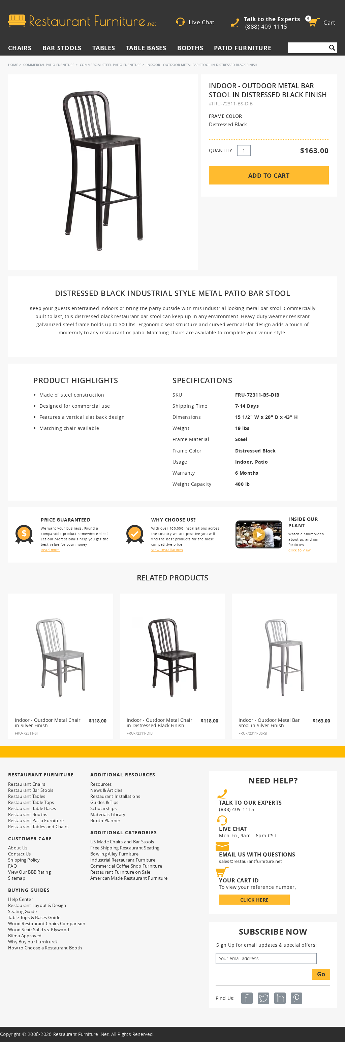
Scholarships (103, 808)
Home (13, 65)
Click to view (299, 550)
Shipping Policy (24, 860)
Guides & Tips (104, 802)
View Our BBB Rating (29, 872)
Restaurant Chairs (26, 784)
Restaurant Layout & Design (37, 905)
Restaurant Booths (27, 814)
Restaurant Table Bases (32, 808)
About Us (17, 848)
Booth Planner (105, 820)
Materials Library (107, 814)
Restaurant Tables (26, 796)
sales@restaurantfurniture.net (250, 861)
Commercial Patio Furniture (48, 65)
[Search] (332, 48)
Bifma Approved (25, 936)
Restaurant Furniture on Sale (120, 872)
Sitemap (16, 878)
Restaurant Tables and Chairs (38, 826)
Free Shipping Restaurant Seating (124, 848)
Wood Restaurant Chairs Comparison (46, 923)
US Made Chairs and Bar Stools (122, 842)
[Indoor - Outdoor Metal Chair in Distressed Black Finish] (172, 657)
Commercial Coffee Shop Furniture (126, 866)
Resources (101, 784)
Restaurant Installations (115, 796)
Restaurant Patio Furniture (36, 820)
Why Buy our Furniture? (33, 942)
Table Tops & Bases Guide (34, 917)
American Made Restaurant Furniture (129, 878)
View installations (167, 550)
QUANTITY (220, 150)
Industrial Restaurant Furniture (122, 860)
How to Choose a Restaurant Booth (45, 948)
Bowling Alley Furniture (114, 854)
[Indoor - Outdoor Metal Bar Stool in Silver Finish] (284, 657)
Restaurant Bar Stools (30, 790)
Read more (50, 550)
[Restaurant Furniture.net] (82, 20)
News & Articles (106, 790)
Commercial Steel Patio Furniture (111, 65)
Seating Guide (22, 911)
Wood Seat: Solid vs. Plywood (38, 930)
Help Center (20, 899)
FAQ (12, 866)
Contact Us (19, 854)
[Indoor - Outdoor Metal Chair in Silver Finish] (60, 657)
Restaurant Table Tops (31, 802)
